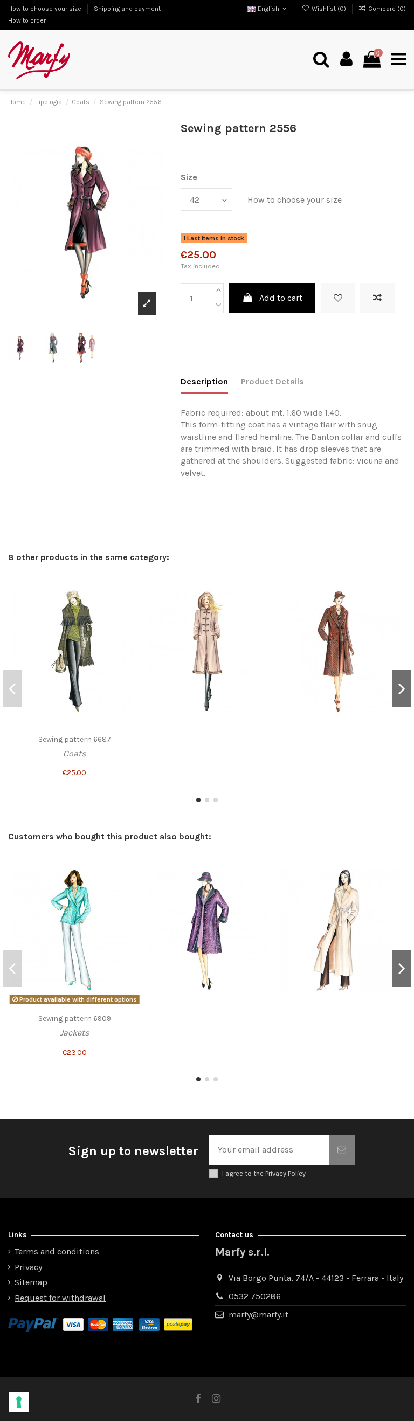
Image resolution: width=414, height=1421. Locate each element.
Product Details (272, 381)
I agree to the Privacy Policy (264, 1173)
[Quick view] (126, 629)
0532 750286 (255, 1296)
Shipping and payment (128, 8)
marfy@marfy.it (258, 1314)
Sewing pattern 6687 (74, 739)
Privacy (28, 1267)
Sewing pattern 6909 (74, 1018)
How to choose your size (45, 8)
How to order (27, 20)
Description (204, 381)
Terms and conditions (57, 1251)
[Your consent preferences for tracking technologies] (19, 1402)
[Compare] (126, 609)
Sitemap (31, 1282)
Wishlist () (328, 8)
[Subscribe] (342, 1150)
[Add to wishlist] (338, 298)
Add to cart (280, 298)
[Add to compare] (377, 298)
